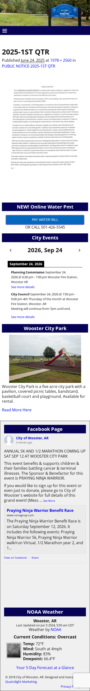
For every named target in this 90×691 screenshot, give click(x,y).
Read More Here (16, 410)
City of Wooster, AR (32, 438)
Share (35, 557)
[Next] (79, 250)
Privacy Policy (70, 686)
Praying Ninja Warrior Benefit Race (40, 510)
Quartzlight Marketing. (21, 681)
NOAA (56, 629)
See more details (23, 287)
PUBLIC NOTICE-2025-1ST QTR (28, 66)
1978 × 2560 (61, 60)
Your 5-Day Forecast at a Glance (45, 667)
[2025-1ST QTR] (45, 132)
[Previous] (10, 250)
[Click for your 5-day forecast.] (12, 656)
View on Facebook (15, 557)
